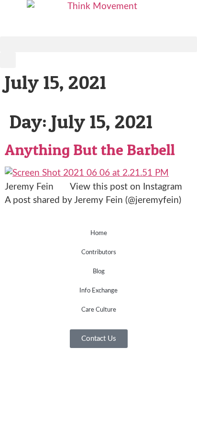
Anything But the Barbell (90, 149)
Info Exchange (98, 291)
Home (98, 233)
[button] (98, 44)
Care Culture (98, 310)
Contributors (98, 252)
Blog (99, 272)
